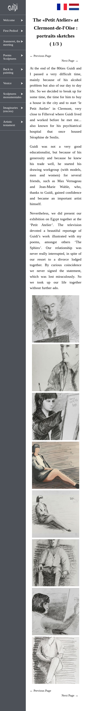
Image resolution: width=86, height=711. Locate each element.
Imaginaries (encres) (10, 109)
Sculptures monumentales (12, 95)
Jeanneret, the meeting (11, 43)
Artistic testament (9, 123)
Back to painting (8, 71)
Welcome (9, 20)
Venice (7, 83)
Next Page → (70, 60)
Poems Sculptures (9, 57)
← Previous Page (40, 55)
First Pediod (10, 30)
